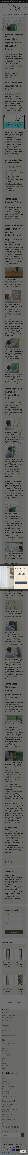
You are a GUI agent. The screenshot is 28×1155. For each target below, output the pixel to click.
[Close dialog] (27, 566)
